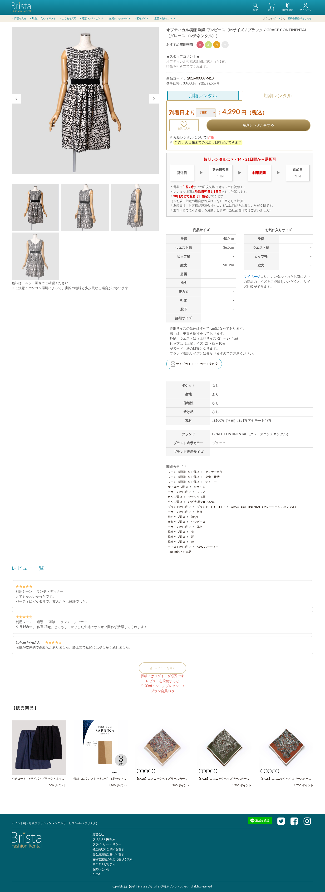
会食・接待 (212, 477)
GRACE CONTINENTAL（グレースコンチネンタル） (264, 506)
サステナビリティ (104, 864)
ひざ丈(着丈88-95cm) (201, 502)
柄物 (199, 511)
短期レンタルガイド (120, 18)
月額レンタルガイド (92, 18)
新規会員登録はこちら (299, 18)
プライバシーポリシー (107, 844)
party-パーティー (207, 546)
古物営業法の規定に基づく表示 (113, 859)
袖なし (195, 516)
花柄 (199, 526)
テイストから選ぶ (179, 546)
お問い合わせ (101, 869)
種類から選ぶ (176, 521)
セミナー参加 (213, 472)
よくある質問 (69, 18)
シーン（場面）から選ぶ (183, 472)
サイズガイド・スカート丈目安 (197, 363)
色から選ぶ (175, 497)
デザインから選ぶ (179, 492)
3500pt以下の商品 (179, 551)
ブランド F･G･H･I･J (211, 506)
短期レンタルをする (258, 125)
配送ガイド (142, 18)
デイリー (211, 482)
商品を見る (20, 18)
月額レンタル (203, 96)
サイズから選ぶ (178, 487)
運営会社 (98, 834)
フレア (201, 492)
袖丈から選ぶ (176, 516)
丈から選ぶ (175, 502)
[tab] (35, 207)
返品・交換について (165, 18)
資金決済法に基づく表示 (108, 854)
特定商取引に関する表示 (108, 849)
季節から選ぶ (176, 531)
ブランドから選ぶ (179, 506)
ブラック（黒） (198, 497)
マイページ (252, 276)
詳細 (211, 137)
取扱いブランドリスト (44, 18)
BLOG (96, 874)
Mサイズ (199, 487)
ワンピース (198, 521)
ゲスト (277, 18)
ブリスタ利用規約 (104, 839)
